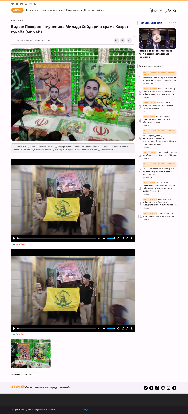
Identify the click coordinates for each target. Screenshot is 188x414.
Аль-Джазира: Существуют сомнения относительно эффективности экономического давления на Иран (159, 187)
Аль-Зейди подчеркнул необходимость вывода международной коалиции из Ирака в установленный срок (159, 138)
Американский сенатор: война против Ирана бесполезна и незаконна (155, 54)
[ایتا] (157, 387)
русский (158, 10)
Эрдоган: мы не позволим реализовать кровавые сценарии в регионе (158, 105)
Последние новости (150, 23)
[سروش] (151, 387)
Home (13, 20)
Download (20, 244)
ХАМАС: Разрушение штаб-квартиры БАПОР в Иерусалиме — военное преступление (159, 170)
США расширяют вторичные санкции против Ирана (158, 214)
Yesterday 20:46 (148, 177)
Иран (61, 10)
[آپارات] (163, 387)
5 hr (144, 111)
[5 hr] (157, 38)
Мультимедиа (73, 10)
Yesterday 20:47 (148, 83)
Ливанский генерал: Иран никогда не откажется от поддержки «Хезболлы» (159, 77)
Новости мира (48, 10)
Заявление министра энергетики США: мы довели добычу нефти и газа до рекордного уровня (159, 91)
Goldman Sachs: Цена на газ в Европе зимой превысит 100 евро (160, 153)
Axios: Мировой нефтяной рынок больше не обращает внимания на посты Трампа (160, 202)
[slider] (56, 238)
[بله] (145, 387)
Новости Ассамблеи (94, 10)
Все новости (32, 10)
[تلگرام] (174, 387)
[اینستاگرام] (168, 387)
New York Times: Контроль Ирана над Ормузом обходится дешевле (156, 119)
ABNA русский (18, 10)
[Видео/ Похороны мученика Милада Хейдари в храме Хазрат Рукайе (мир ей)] (73, 95)
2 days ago (146, 125)
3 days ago (146, 97)
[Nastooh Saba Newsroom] (87, 409)
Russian (20, 20)
